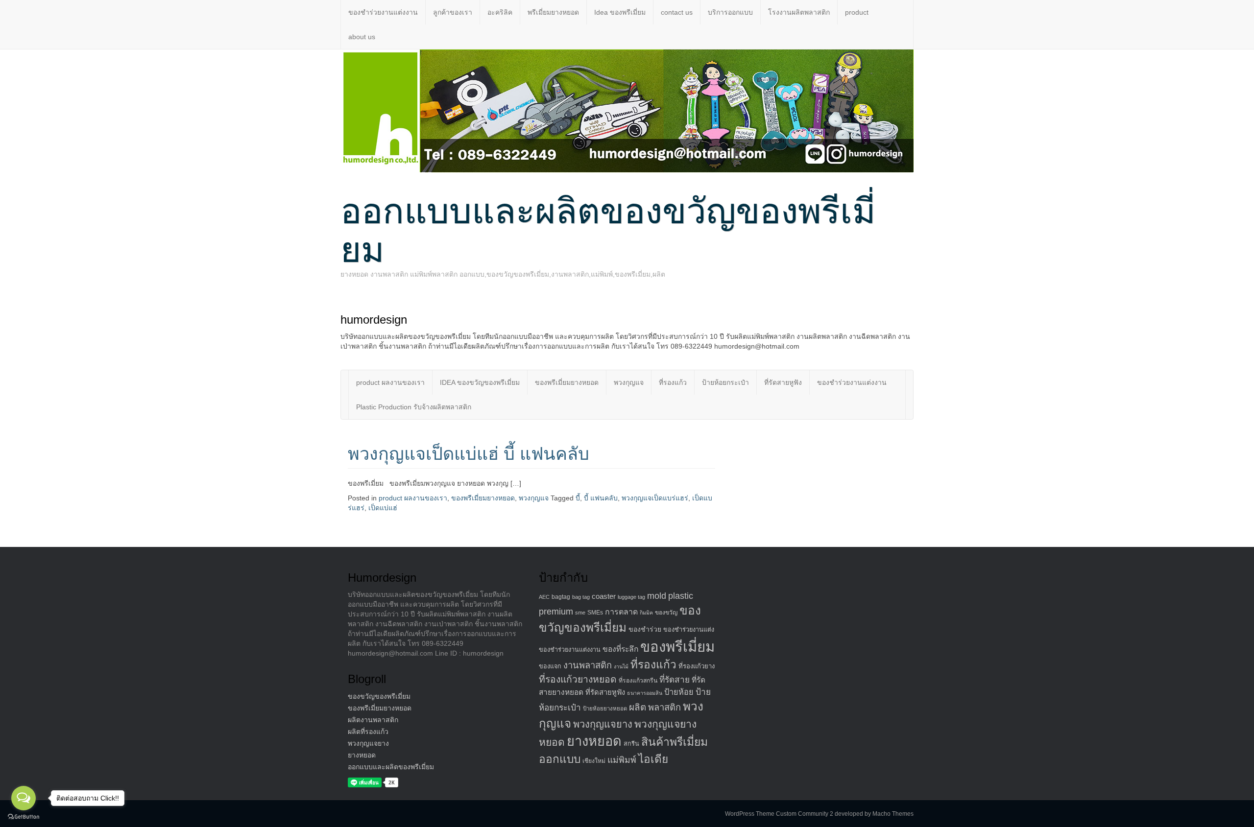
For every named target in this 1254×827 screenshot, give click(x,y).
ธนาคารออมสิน (644, 693)
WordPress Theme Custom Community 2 (779, 813)
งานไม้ (621, 666)
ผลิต (637, 707)
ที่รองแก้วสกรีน (638, 680)
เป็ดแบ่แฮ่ (382, 508)
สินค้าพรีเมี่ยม (674, 741)
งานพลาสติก (587, 665)
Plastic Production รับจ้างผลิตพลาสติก (413, 407)
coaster (604, 596)
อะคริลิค (499, 12)
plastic (680, 596)
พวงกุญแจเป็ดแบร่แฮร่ (655, 498)
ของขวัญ (666, 612)
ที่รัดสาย (674, 680)
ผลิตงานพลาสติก (373, 720)
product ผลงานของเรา (390, 382)
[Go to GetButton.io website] (23, 817)
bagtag (561, 596)
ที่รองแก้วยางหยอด (578, 679)
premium (556, 611)
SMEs (595, 612)
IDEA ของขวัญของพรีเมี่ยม (480, 382)
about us (361, 37)
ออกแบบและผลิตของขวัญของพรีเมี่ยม (607, 230)
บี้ (578, 498)
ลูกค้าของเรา (452, 12)
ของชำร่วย (644, 629)
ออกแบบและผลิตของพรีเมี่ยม (391, 767)
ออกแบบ (559, 759)
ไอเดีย (653, 759)
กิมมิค (646, 612)
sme (580, 612)
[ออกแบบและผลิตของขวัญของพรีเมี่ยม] (627, 110)
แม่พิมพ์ (621, 760)
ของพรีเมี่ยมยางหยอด (567, 382)
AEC (544, 597)
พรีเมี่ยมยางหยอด (553, 12)
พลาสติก (664, 707)
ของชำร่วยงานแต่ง (688, 629)
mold (656, 596)
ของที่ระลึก (620, 649)
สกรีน (631, 743)
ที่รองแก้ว (673, 382)
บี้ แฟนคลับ (601, 498)
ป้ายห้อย (679, 691)
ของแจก (550, 666)
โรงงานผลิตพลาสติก (799, 12)
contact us (677, 12)
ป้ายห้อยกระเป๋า (725, 382)
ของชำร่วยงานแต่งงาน (383, 12)
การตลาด (621, 612)
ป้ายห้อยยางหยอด (605, 708)
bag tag (581, 597)
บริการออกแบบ (730, 12)
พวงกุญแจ (629, 382)
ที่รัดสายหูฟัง (783, 382)
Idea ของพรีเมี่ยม (620, 12)
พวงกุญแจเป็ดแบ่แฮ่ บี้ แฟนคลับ (468, 454)
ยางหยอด (362, 755)
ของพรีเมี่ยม (677, 646)
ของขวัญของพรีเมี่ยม (379, 696)
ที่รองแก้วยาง (696, 666)
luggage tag (631, 597)
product (856, 12)
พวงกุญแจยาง (368, 743)
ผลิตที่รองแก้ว (368, 731)
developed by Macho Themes (874, 813)
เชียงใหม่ (593, 760)
